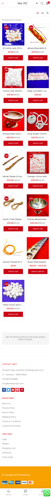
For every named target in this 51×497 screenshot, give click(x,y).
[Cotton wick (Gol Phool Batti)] (13, 77)
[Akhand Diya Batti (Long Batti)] (38, 34)
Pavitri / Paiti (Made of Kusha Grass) (13, 219)
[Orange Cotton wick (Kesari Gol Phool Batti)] (38, 162)
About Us (6, 403)
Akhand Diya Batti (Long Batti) (37, 48)
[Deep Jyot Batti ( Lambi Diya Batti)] (38, 77)
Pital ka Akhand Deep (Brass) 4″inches (37, 219)
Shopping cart (9, 448)
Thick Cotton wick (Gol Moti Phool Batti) (13, 305)
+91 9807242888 (10, 379)
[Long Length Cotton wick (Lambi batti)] (38, 119)
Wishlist (5, 443)
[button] (47, 3)
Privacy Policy (8, 408)
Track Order (7, 457)
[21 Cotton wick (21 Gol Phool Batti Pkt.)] (13, 34)
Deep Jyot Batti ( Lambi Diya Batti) (37, 91)
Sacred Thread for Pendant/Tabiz (13, 262)
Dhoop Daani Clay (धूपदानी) (13, 134)
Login (4, 439)
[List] (42, 13)
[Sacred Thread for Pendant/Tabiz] (13, 248)
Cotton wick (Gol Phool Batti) (13, 91)
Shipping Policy (9, 417)
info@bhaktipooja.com (13, 383)
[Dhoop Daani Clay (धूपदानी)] (13, 119)
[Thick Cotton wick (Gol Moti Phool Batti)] (13, 290)
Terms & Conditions (11, 421)
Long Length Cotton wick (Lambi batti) (37, 134)
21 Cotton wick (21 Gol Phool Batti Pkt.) (13, 48)
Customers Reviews (11, 425)
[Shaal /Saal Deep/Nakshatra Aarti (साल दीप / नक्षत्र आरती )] (38, 248)
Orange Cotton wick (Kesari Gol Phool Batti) (37, 176)
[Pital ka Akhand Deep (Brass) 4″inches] (38, 205)
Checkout (6, 452)
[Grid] (38, 13)
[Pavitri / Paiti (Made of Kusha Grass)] (13, 205)
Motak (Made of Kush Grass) (13, 176)
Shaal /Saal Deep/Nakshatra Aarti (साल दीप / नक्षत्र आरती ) (37, 262)
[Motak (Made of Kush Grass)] (13, 162)
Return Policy (8, 412)
